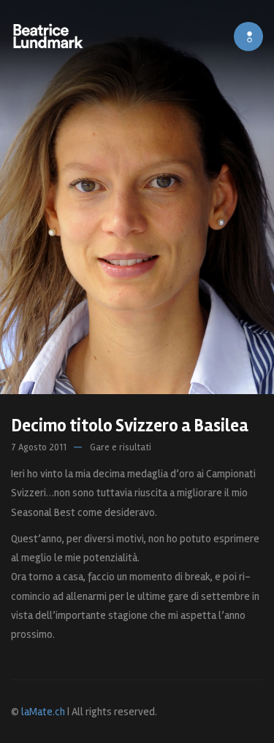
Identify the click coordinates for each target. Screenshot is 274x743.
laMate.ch (43, 711)
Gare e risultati (120, 447)
